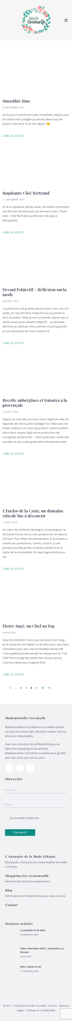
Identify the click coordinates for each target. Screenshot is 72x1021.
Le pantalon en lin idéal (32, 930)
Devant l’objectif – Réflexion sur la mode (34, 292)
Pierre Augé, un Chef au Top (29, 625)
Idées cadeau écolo (30, 966)
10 (42, 687)
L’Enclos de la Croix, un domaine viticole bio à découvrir (33, 513)
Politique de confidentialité (41, 1010)
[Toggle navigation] (66, 20)
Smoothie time (16, 100)
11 (49, 687)
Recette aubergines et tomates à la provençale (35, 403)
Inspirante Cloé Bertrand (26, 192)
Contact (52, 1005)
